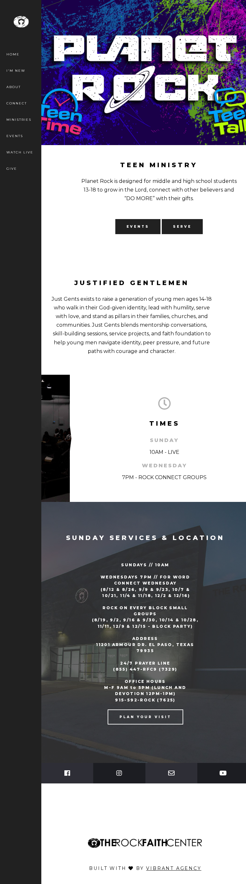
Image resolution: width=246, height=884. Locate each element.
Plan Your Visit (145, 717)
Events (14, 136)
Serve (182, 227)
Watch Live (19, 152)
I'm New (15, 71)
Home (13, 54)
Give (11, 169)
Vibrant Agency (173, 868)
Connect (16, 103)
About (13, 87)
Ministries (18, 120)
